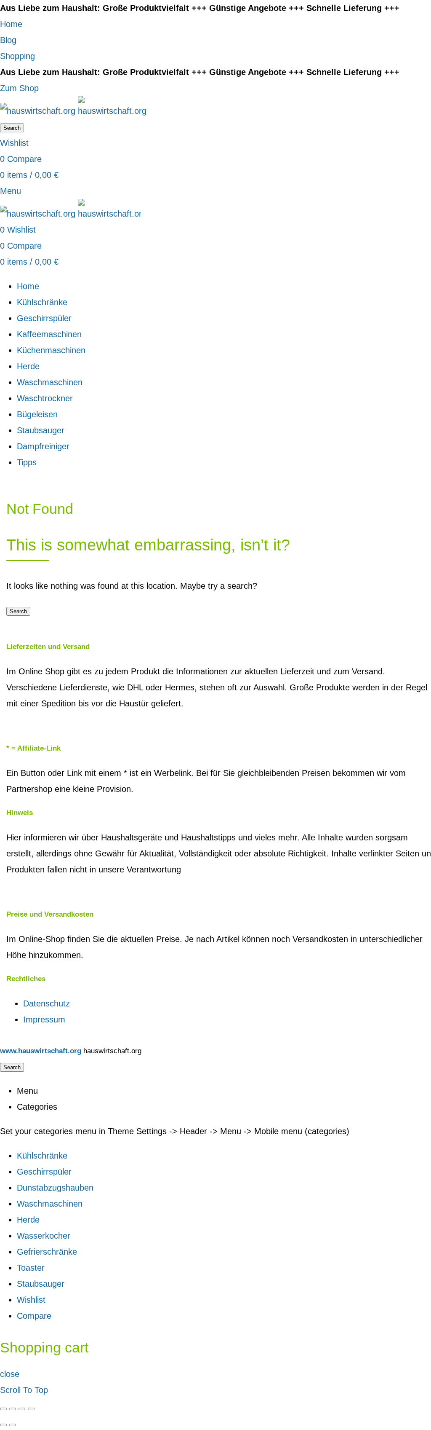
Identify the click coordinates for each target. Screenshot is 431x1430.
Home (11, 24)
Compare (34, 1315)
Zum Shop (19, 88)
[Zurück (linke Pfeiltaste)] (3, 1425)
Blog (8, 40)
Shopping (17, 56)
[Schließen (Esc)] (3, 1409)
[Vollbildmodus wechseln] (22, 1409)
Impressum (44, 1019)
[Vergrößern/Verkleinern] (31, 1409)
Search (12, 128)
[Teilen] (12, 1409)
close (9, 1374)
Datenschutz (46, 1003)
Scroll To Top (24, 1390)
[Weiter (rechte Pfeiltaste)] (12, 1425)
